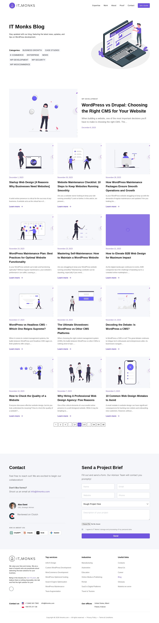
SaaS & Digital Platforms (91, 586)
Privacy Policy (92, 617)
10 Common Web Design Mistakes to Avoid (127, 397)
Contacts (121, 563)
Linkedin (11, 589)
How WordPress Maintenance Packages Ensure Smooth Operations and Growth (124, 186)
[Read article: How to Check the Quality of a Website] (31, 372)
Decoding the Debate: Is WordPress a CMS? (120, 326)
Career (120, 572)
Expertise (96, 5)
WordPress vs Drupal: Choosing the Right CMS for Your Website (114, 108)
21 (75, 425)
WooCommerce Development (56, 572)
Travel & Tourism (88, 591)
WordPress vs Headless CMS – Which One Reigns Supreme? (28, 326)
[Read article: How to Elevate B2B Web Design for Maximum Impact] (128, 230)
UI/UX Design (50, 563)
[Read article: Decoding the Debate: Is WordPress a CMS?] (128, 301)
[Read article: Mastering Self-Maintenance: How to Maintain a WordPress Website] (80, 230)
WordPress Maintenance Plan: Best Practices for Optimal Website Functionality (31, 257)
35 (98, 425)
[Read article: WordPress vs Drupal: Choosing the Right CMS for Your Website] (43, 113)
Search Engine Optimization (56, 582)
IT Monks (22, 5)
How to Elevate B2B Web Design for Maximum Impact (126, 255)
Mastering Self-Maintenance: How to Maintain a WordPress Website (78, 255)
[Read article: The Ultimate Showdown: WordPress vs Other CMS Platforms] (80, 301)
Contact (131, 5)
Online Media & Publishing (92, 577)
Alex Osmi (22, 504)
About (113, 5)
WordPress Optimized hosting (56, 577)
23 (84, 425)
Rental (84, 582)
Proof (122, 5)
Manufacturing (87, 563)
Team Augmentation (53, 591)
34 (94, 425)
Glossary (121, 582)
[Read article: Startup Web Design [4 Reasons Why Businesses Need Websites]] (31, 158)
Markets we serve (124, 586)
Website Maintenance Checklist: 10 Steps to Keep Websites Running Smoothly (79, 186)
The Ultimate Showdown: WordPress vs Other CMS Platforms (73, 328)
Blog (119, 577)
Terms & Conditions (106, 617)
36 (103, 425)
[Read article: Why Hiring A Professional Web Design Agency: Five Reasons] (80, 372)
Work (106, 5)
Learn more (14, 206)
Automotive (86, 568)
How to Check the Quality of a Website (27, 397)
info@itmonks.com (40, 491)
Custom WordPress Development (58, 568)
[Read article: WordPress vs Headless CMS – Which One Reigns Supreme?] (31, 301)
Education (85, 572)
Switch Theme (156, 311)
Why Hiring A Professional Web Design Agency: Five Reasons (77, 397)
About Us (121, 568)
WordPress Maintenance (54, 586)
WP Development (90, 99)
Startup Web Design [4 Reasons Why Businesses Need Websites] (29, 184)
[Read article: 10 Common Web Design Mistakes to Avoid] (128, 372)
